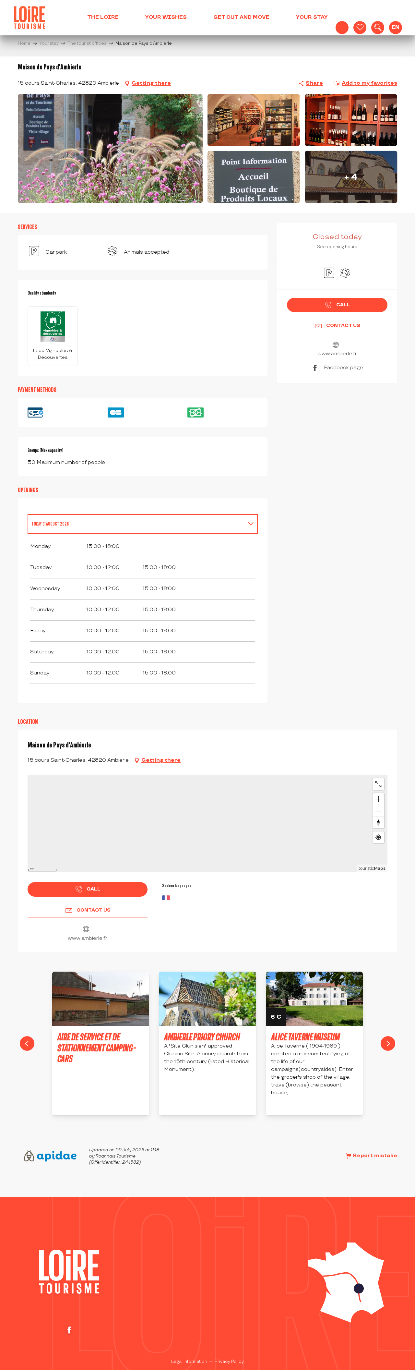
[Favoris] (359, 27)
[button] (377, 27)
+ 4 (351, 176)
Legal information (189, 1361)
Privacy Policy (229, 1361)
